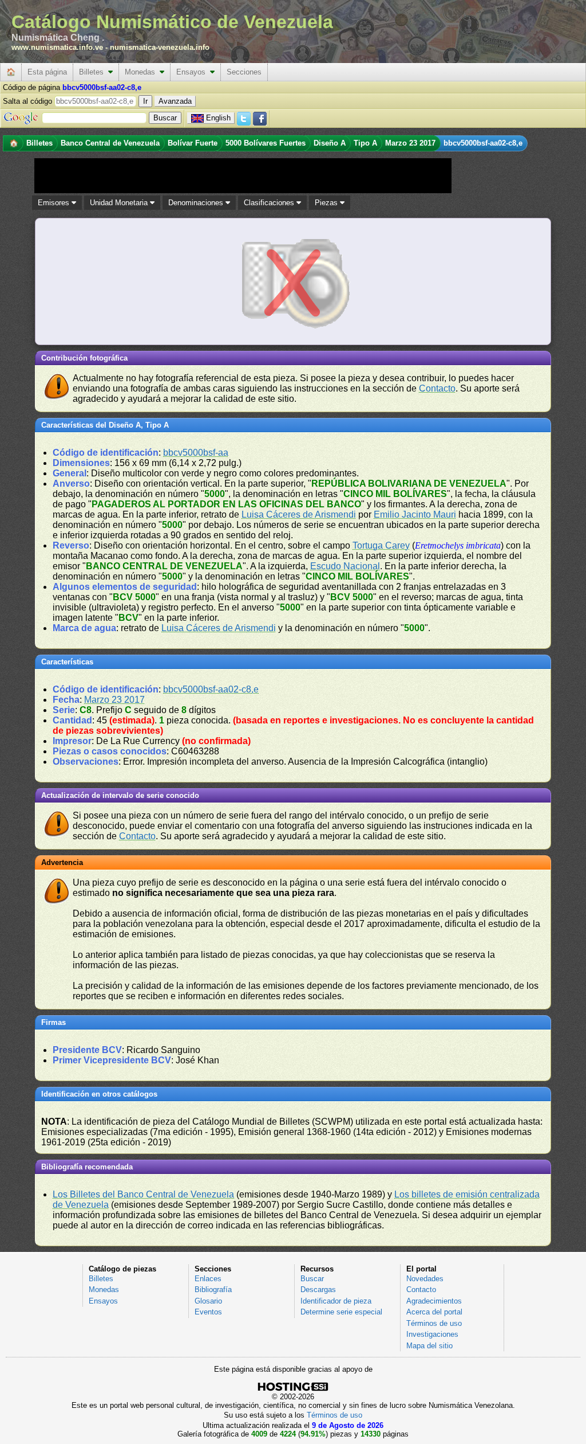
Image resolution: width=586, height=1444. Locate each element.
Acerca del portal (434, 1312)
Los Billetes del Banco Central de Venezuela (143, 1194)
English (218, 118)
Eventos (208, 1312)
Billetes (93, 72)
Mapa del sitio (429, 1345)
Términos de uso (434, 1323)
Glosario (208, 1301)
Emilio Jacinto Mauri (415, 514)
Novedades (425, 1278)
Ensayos (193, 72)
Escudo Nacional (345, 566)
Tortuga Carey (381, 545)
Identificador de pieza (335, 1301)
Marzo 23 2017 (114, 700)
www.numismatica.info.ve (57, 47)
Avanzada (175, 101)
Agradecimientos (434, 1301)
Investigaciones (432, 1334)
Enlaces (208, 1278)
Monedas (142, 72)
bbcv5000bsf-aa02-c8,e (211, 689)
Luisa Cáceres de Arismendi (298, 514)
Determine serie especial (341, 1312)
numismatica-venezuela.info (159, 47)
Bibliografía (213, 1289)
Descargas (318, 1289)
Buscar (312, 1278)
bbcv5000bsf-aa (195, 452)
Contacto (437, 388)
